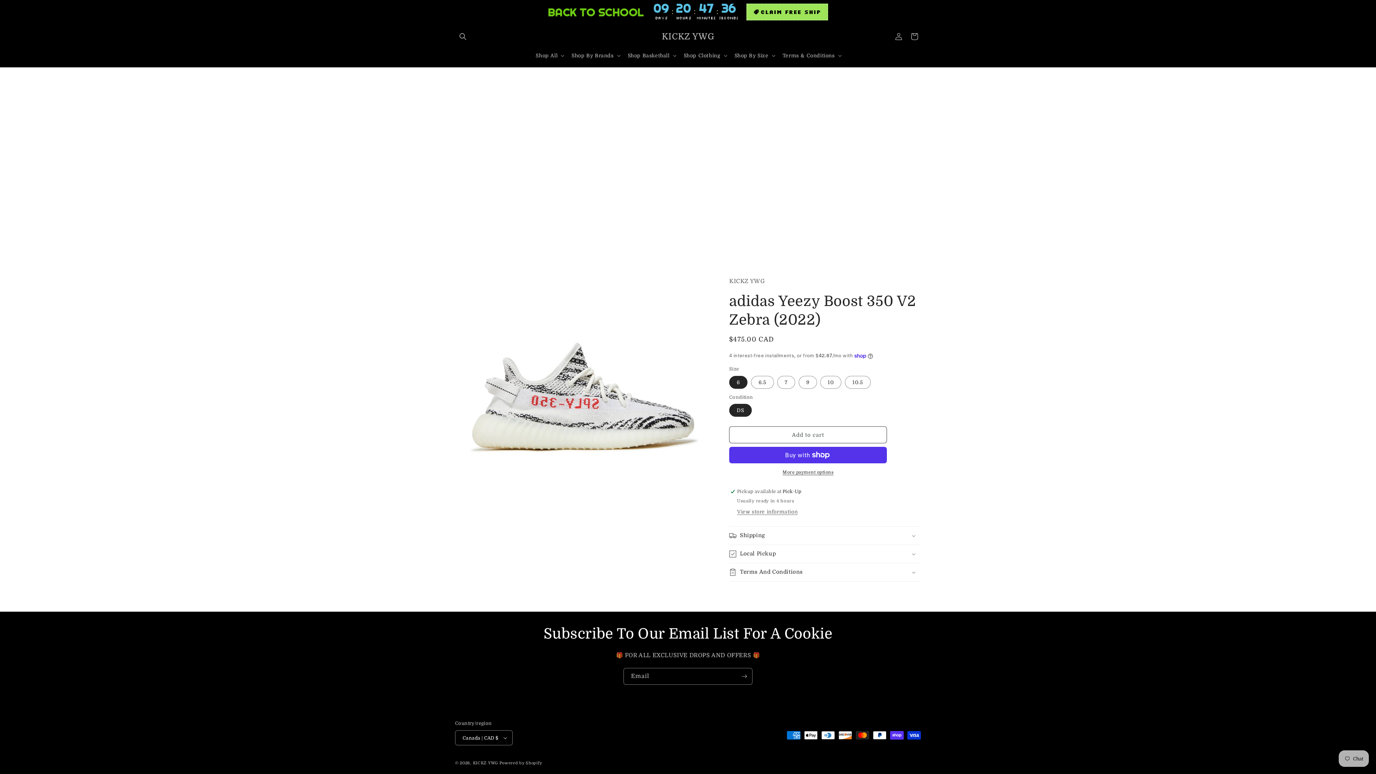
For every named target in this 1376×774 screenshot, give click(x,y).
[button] (463, 36)
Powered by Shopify (521, 763)
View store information (767, 512)
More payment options (808, 472)
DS (740, 410)
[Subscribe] (744, 676)
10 (831, 382)
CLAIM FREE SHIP (790, 12)
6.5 (762, 382)
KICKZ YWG (485, 763)
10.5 (857, 382)
